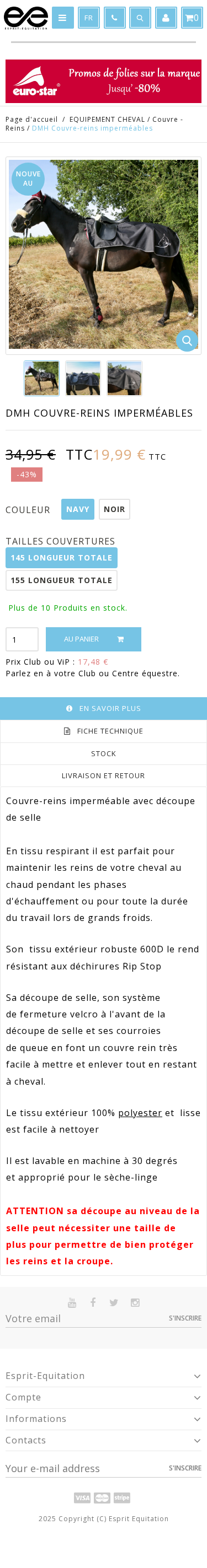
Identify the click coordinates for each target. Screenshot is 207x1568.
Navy (77, 509)
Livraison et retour (103, 775)
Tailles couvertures (62, 541)
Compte (23, 1397)
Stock (103, 753)
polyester (140, 1113)
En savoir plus (110, 708)
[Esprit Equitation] (26, 18)
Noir (114, 509)
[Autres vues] (24, 378)
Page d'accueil (32, 119)
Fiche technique (110, 731)
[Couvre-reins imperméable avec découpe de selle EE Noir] (42, 378)
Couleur (29, 510)
